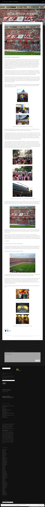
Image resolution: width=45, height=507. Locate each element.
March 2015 (4, 470)
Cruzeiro (10, 428)
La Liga (13, 433)
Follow (4, 383)
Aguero (27, 335)
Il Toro (3, 407)
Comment (37, 360)
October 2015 (4, 463)
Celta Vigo (10, 427)
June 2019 (3, 450)
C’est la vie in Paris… (8, 344)
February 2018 (4, 453)
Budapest (8, 427)
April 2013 (3, 490)
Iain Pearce (9, 433)
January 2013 (4, 493)
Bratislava (11, 426)
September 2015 (4, 464)
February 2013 (4, 492)
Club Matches (19, 335)
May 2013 (3, 489)
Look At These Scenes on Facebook (7, 397)
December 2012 (4, 494)
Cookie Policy (18, 505)
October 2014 (4, 475)
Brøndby (3, 427)
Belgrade (4, 426)
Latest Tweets (6, 389)
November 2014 (4, 474)
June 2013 (3, 488)
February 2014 (4, 482)
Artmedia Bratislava (6, 425)
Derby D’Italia (4, 408)
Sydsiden (10, 439)
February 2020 (4, 449)
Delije (13, 428)
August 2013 (4, 487)
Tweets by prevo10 (5, 391)
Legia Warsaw (5, 434)
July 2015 (3, 466)
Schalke (15, 336)
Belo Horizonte (7, 426)
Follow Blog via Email (6, 374)
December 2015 (4, 461)
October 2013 (4, 485)
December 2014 (4, 473)
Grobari (3, 433)
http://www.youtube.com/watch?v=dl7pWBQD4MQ (13, 243)
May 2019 (3, 451)
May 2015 (3, 468)
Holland (6, 433)
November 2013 (4, 484)
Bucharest (5, 427)
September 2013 (4, 486)
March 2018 (4, 452)
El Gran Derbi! (4, 414)
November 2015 (4, 462)
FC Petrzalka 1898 (6, 432)
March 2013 (4, 491)
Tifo (11, 439)
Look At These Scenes (10, 2)
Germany (11, 432)
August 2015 (4, 465)
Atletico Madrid (32, 335)
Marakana (11, 434)
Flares (9, 432)
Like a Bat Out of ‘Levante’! (35, 344)
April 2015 (3, 469)
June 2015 (3, 467)
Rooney (10, 438)
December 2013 (4, 483)
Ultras (12, 440)
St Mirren (7, 439)
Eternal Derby (9, 430)
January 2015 (4, 472)
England (5, 430)
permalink (32, 336)
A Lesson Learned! (5, 417)
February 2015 (4, 471)
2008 (15, 335)
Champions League (5, 428)
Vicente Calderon (21, 336)
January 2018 (4, 454)
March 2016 (4, 460)
